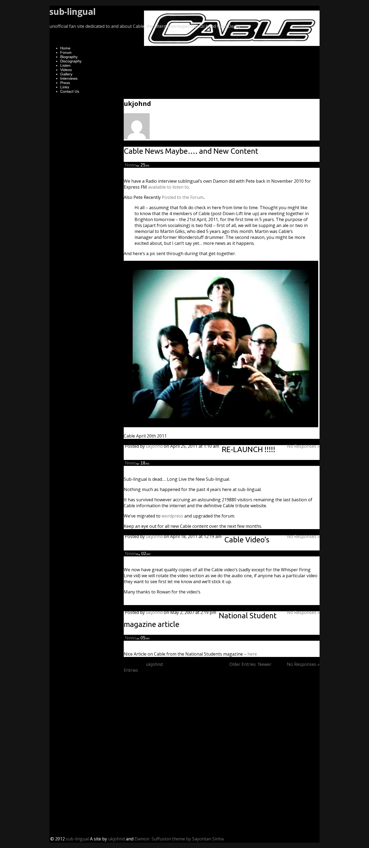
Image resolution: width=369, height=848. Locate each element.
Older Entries (242, 664)
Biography (69, 57)
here (251, 654)
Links (64, 87)
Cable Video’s (246, 539)
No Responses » (303, 446)
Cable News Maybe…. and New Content (191, 151)
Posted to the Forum (182, 197)
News (130, 165)
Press (65, 83)
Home (65, 48)
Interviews (69, 78)
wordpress (172, 516)
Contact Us (69, 91)
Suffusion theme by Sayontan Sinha (188, 839)
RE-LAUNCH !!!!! (248, 449)
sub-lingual (72, 11)
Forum (66, 52)
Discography (71, 61)
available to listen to (168, 187)
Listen (65, 65)
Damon (142, 839)
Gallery (66, 74)
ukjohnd (154, 446)
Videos (66, 70)
